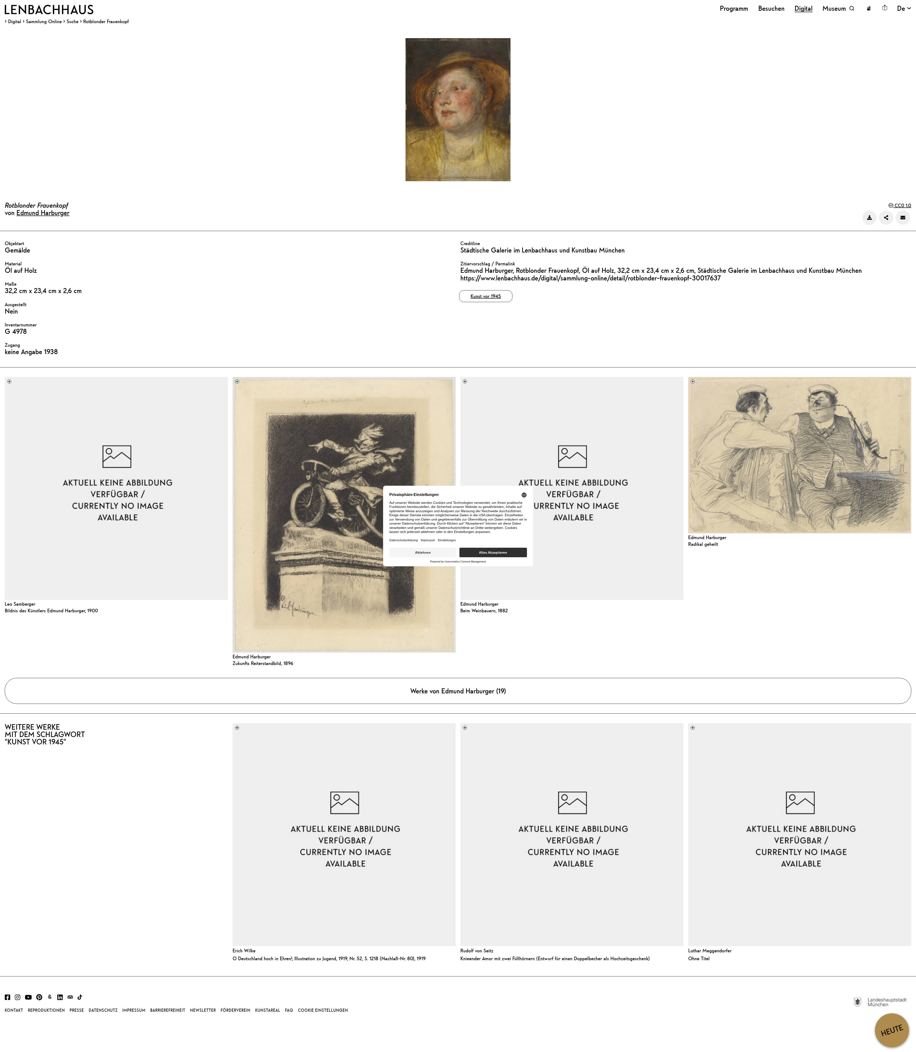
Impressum (134, 1010)
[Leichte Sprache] (884, 7)
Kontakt (14, 1010)
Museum (834, 8)
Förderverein (235, 1010)
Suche (72, 21)
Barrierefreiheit (167, 1010)
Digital (14, 21)
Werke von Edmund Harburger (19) (458, 691)
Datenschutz (103, 1010)
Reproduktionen (46, 1010)
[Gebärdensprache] (868, 8)
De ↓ (904, 8)
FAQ (289, 1010)
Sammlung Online (44, 21)
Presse (77, 1010)
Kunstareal (267, 1010)
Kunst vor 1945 (486, 296)
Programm (734, 8)
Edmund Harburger (42, 212)
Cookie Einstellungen (323, 1010)
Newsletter (203, 1010)
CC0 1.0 (902, 205)
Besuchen (771, 8)
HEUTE (892, 1030)
